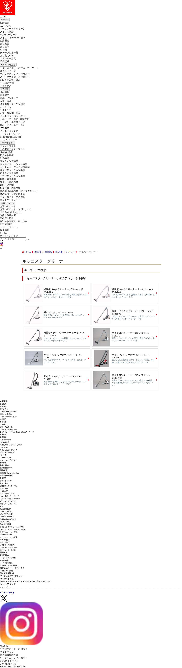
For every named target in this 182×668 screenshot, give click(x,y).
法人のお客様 (6, 152)
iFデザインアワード (10, 134)
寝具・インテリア (9, 98)
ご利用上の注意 (6, 571)
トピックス (5, 86)
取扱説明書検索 (8, 215)
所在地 (3, 49)
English (3, 233)
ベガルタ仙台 (4, 442)
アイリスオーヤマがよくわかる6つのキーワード (17, 432)
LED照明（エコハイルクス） (10, 473)
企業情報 (5, 19)
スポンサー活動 (8, 58)
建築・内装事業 (8, 179)
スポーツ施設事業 (9, 182)
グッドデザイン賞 (9, 131)
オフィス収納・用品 (10, 113)
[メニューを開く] (1, 248)
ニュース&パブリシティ (8, 460)
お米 (1, 506)
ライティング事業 (9, 161)
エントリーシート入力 (8, 550)
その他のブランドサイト (12, 149)
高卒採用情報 (4, 560)
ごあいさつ (5, 25)
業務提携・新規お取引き (12, 194)
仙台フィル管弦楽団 (7, 452)
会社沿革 (4, 46)
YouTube (4, 646)
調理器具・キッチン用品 (12, 104)
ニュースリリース (9, 227)
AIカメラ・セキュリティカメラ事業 (12, 529)
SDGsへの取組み (8, 65)
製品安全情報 (7, 218)
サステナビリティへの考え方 (15, 74)
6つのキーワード (8, 34)
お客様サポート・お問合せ (13, 649)
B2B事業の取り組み (10, 80)
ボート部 (3, 455)
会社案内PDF (6, 55)
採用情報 (4, 230)
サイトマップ (7, 652)
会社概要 (4, 43)
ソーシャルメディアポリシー (12, 576)
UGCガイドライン (7, 579)
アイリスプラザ (5, 587)
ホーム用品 (5, 107)
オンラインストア (9, 236)
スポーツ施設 (4, 542)
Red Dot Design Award (10, 137)
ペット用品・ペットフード (13, 116)
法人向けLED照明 (6, 475)
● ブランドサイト (7, 593)
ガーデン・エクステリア (12, 122)
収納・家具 (5, 101)
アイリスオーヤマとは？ (8, 416)
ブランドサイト (7, 143)
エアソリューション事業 (12, 176)
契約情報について (6, 468)
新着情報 (3, 463)
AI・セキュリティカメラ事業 (15, 167)
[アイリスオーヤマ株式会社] (91, 7)
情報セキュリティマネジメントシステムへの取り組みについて (26, 581)
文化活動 (3, 434)
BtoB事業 (4, 158)
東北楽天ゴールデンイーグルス (11, 445)
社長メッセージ (8, 71)
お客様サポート (7, 203)
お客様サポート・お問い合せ (12, 568)
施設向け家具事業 (19, 191)
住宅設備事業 (7, 185)
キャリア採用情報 (6, 563)
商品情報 (5, 89)
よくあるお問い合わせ (11, 212)
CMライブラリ (5, 521)
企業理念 (4, 40)
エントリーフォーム (10, 200)
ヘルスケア (5, 110)
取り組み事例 (7, 83)
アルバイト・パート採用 (8, 565)
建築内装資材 (4, 540)
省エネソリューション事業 (13, 164)
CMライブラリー (8, 139)
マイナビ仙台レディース (8, 450)
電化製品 (4, 95)
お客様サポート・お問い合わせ (16, 209)
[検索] (27, 239)
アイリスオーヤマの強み (12, 37)
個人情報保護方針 (7, 573)
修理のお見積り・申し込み (13, 221)
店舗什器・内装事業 (10, 188)
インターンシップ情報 (8, 558)
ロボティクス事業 (9, 173)
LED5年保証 (6, 224)
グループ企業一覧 (9, 52)
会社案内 (3, 419)
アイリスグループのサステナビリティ (19, 68)
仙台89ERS (4, 447)
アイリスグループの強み (12, 197)
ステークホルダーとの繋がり (15, 77)
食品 (12, 125)
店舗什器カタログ (6, 511)
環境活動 (4, 61)
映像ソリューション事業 (12, 170)
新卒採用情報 (4, 555)
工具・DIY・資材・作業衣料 (14, 119)
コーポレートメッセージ (12, 28)
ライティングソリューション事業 (11, 527)
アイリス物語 (7, 31)
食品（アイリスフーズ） (8, 504)
